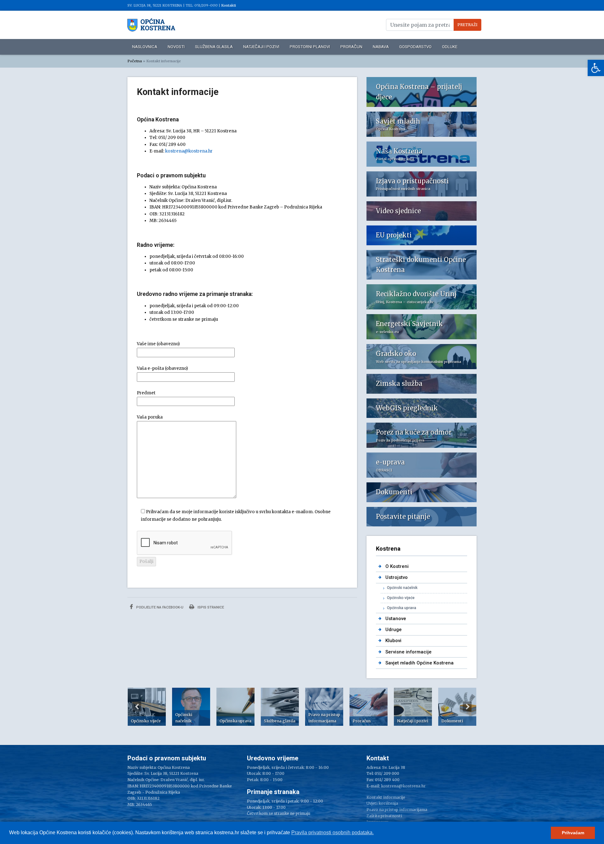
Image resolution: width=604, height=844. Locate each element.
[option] (147, 707)
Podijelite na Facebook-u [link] (159, 607)
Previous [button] (136, 707)
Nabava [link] (381, 46)
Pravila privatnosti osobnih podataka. (332, 832)
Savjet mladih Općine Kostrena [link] (419, 663)
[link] (596, 68)
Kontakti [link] (228, 5)
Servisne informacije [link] (408, 652)
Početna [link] (134, 61)
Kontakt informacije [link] (385, 797)
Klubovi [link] (393, 640)
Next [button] (467, 707)
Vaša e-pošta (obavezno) (162, 368)
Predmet (146, 393)
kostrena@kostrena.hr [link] (189, 151)
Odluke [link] (449, 46)
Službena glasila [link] (214, 46)
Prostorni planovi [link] (310, 46)
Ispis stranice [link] (210, 607)
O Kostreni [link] (397, 566)
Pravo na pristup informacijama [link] (396, 809)
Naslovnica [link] (144, 46)
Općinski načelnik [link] (402, 588)
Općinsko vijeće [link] (401, 598)
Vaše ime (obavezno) (158, 344)
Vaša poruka (150, 417)
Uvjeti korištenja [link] (382, 803)
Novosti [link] (176, 46)
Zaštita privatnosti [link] (384, 815)
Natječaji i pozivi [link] (261, 46)
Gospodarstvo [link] (415, 46)
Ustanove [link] (395, 618)
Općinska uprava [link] (401, 608)
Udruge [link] (393, 629)
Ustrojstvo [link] (396, 577)
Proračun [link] (351, 46)
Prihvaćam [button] (573, 832)
